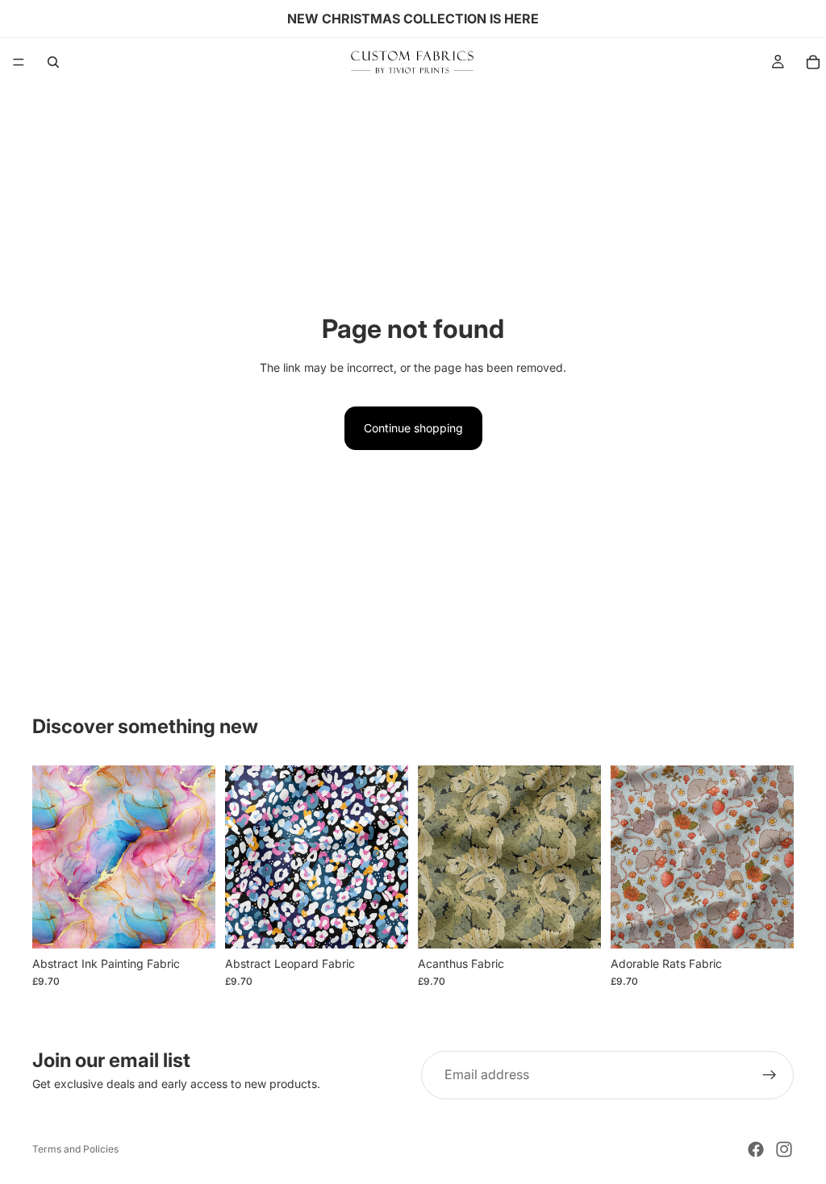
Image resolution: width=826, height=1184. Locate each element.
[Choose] (190, 923)
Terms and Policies (75, 1149)
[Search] (53, 62)
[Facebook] (756, 1149)
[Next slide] (197, 857)
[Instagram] (784, 1149)
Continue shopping (413, 428)
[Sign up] (769, 1075)
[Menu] (18, 62)
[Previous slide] (50, 857)
